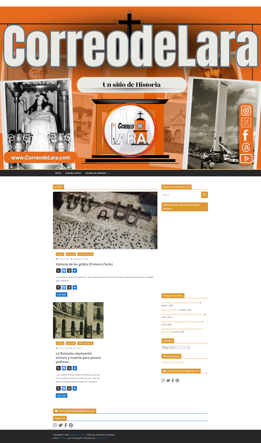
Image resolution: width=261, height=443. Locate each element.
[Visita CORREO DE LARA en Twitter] (168, 381)
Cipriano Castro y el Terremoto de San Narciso (182, 314)
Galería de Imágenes (95, 173)
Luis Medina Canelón (80, 259)
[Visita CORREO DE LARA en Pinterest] (177, 381)
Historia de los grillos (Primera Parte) (84, 264)
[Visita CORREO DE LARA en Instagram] (163, 381)
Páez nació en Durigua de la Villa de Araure (181, 321)
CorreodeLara (77, 348)
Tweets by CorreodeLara (172, 362)
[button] (107, 173)
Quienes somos (73, 173)
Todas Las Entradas (85, 254)
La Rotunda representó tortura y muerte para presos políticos (78, 357)
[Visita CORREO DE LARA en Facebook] (173, 381)
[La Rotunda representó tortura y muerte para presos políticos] (78, 320)
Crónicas (60, 254)
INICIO (58, 173)
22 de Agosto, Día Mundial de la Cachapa (180, 302)
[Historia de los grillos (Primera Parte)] (105, 221)
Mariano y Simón (169, 310)
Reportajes (71, 254)
